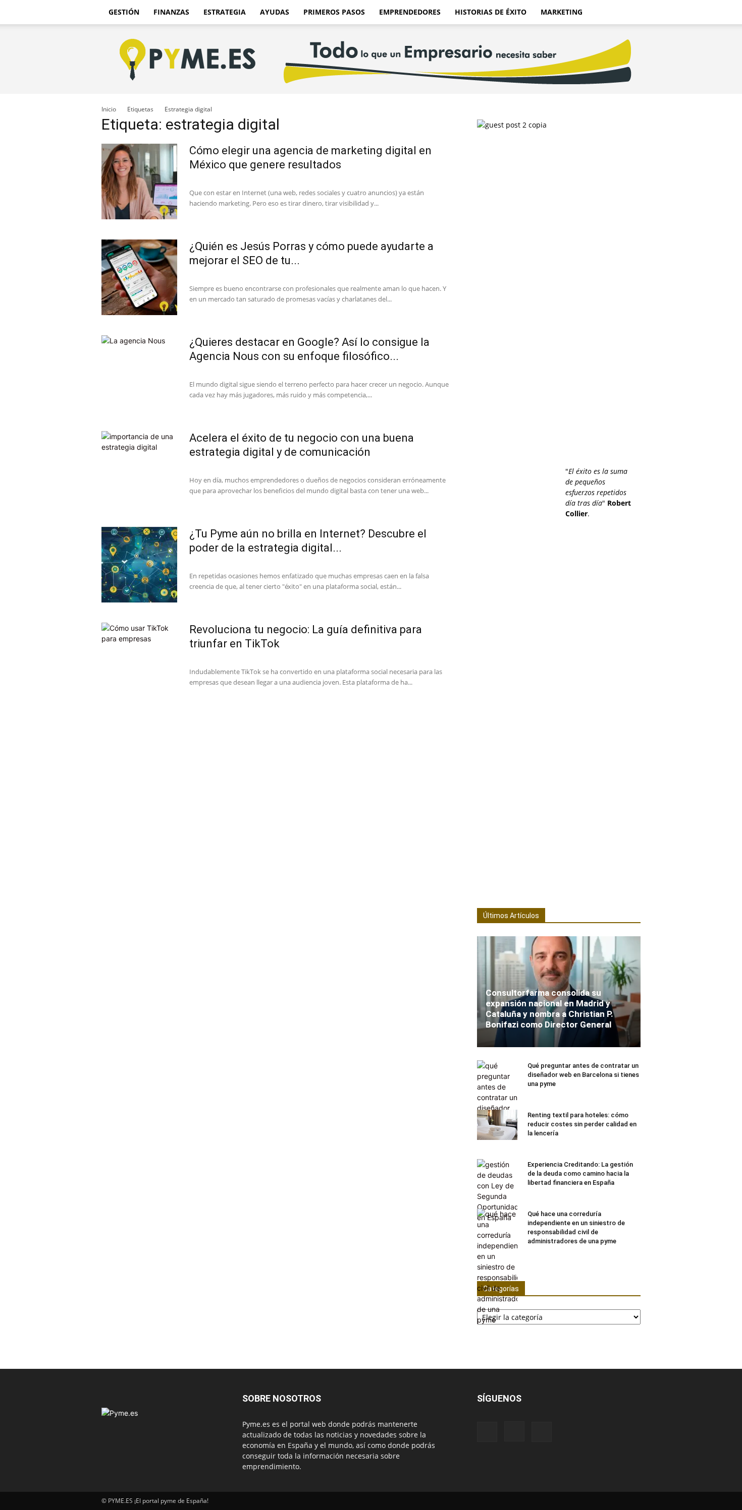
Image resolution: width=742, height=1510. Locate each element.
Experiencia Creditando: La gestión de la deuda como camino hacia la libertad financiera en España (580, 1173)
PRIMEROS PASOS (334, 12)
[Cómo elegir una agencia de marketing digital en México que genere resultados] (139, 181)
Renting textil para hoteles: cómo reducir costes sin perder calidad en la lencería (582, 1124)
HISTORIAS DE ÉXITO (490, 12)
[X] (542, 1432)
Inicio (108, 109)
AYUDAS (274, 12)
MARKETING (561, 12)
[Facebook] (487, 1432)
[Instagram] (514, 1431)
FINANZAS (171, 12)
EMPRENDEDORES (410, 12)
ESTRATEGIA (224, 12)
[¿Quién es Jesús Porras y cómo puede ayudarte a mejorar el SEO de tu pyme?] (139, 277)
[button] (628, 13)
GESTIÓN (124, 12)
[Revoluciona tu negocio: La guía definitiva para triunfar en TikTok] (139, 660)
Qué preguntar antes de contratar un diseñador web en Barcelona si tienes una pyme (583, 1075)
